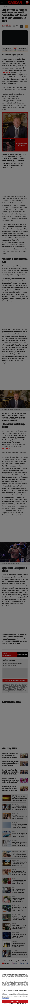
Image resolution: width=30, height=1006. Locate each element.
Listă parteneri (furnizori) (5, 998)
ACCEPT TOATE (15, 1001)
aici (9, 985)
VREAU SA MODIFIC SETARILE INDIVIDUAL (15, 1003)
